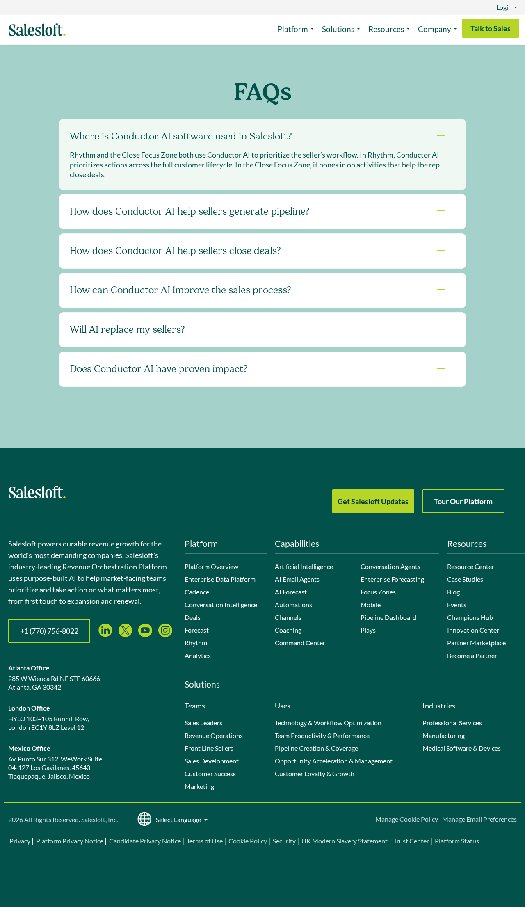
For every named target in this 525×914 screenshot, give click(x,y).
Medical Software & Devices (461, 748)
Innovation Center (473, 630)
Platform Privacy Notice (69, 841)
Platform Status (457, 841)
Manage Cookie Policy (406, 819)
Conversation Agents (390, 566)
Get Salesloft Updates (373, 501)
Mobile (371, 604)
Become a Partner (472, 655)
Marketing (199, 786)
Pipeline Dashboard (388, 617)
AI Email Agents (297, 579)
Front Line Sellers (209, 748)
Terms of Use (205, 841)
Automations (293, 604)
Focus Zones (378, 592)
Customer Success (210, 773)
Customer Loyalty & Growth (314, 773)
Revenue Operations (214, 735)
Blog (453, 592)
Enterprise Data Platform (220, 579)
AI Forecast (291, 592)
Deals (193, 617)
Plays (368, 630)
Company (434, 29)
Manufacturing (443, 735)
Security (284, 841)
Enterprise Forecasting (392, 579)
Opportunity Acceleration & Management (334, 761)
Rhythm (196, 643)
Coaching (288, 630)
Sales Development (212, 761)
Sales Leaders (203, 723)
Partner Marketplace (476, 643)
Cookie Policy (247, 841)
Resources (386, 29)
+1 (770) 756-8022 (49, 630)
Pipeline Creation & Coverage (316, 748)
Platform (292, 29)
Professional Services (452, 723)
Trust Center (411, 841)
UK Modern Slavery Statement (344, 841)
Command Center (300, 643)
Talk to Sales (490, 28)
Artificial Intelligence (304, 566)
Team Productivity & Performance (322, 735)
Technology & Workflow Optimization (328, 723)
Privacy (20, 841)
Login (504, 7)
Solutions (338, 29)
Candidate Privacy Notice (145, 841)
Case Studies (465, 579)
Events (456, 604)
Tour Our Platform (463, 501)
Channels (288, 617)
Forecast (197, 630)
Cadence (197, 592)
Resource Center (470, 566)
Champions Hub (470, 617)
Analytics (198, 655)
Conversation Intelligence (221, 604)
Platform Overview (211, 566)
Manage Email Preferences (479, 819)
